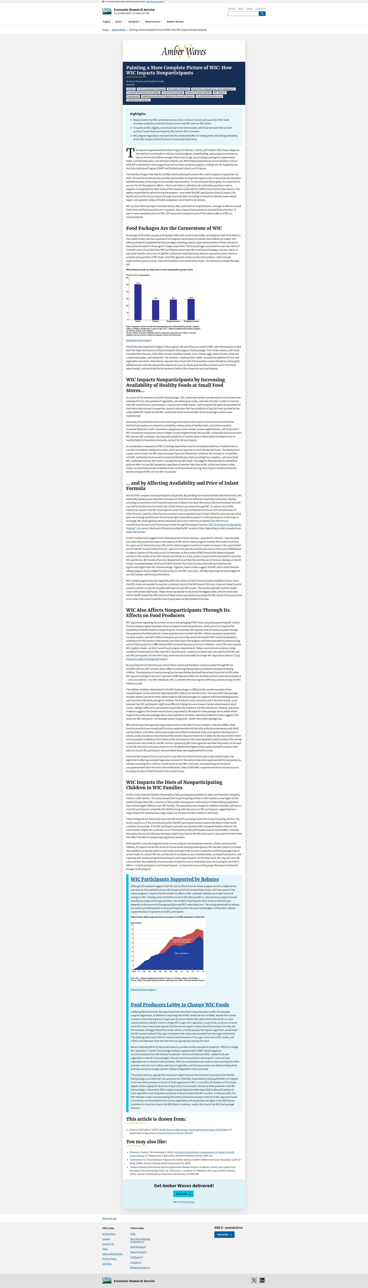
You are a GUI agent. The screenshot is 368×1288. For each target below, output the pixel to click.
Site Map (107, 1263)
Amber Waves (175, 21)
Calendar (232, 9)
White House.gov (139, 1267)
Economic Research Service (134, 9)
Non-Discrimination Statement (140, 1240)
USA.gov (134, 1262)
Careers (249, 9)
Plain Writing (136, 1246)
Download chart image (137, 340)
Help (105, 1248)
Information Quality (112, 1254)
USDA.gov (135, 1257)
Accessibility (108, 1234)
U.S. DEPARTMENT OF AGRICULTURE (132, 13)
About (241, 9)
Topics (106, 21)
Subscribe (181, 1193)
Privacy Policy (187, 1201)
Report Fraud (137, 1252)
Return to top (109, 1218)
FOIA (132, 1234)
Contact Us (260, 9)
